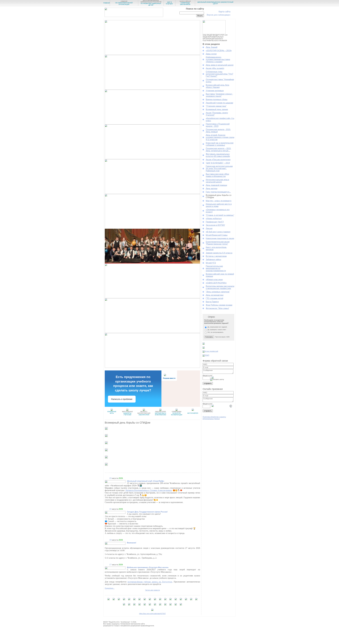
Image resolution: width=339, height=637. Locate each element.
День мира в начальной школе (219, 65)
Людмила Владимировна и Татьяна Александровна (148, 490)
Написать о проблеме (121, 399)
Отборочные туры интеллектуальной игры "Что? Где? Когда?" (219, 73)
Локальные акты (111, 412)
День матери (211, 188)
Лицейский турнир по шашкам (219, 103)
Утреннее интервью (215, 90)
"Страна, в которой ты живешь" (220, 215)
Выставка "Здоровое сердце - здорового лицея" (219, 95)
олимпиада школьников (185, 3)
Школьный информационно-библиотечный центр (215, 3)
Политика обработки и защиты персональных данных (214, 418)
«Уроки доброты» (214, 218)
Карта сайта (224, 11)
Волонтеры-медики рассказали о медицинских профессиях (220, 287)
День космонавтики (214, 295)
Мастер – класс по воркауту (218, 201)
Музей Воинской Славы (217, 235)
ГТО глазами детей (214, 298)
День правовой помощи (216, 185)
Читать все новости (152, 590)
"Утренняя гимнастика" (216, 106)
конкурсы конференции (176, 413)
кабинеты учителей (127, 413)
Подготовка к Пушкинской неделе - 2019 (217, 125)
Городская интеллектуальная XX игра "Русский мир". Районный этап (219, 168)
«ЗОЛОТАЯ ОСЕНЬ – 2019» (219, 50)
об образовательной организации (124, 3)
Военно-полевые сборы (216, 99)
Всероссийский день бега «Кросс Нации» (217, 86)
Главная (106, 3)
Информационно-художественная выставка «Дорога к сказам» (218, 59)
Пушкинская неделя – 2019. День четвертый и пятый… (218, 149)
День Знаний (211, 47)
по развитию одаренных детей (150, 3)
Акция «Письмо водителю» (218, 159)
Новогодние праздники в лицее (220, 238)
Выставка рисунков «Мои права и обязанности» (217, 175)
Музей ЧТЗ (211, 263)
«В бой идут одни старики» (218, 232)
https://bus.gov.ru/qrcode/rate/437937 (152, 614)
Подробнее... (110, 588)
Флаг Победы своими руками (219, 305)
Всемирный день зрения (217, 109)
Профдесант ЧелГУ (215, 222)
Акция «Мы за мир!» (215, 68)
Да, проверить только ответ (217, 329)
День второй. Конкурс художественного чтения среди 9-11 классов (220, 137)
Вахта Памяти (212, 302)
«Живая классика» (214, 279)
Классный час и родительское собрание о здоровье (219, 144)
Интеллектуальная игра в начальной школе (217, 180)
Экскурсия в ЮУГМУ (215, 225)
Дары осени (211, 54)
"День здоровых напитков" (218, 292)
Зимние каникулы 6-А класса (219, 253)
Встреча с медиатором (216, 256)
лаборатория (143, 413)
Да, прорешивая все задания (217, 327)
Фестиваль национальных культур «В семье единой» (218, 155)
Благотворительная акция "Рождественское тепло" (217, 243)
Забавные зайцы (213, 259)
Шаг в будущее (169, 3)
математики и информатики (160, 413)
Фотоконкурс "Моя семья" (217, 308)
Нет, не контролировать (215, 332)
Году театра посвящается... (218, 192)
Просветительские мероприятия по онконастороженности (216, 268)
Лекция (209, 228)
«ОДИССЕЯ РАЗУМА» (216, 283)
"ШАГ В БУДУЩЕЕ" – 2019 (218, 163)
